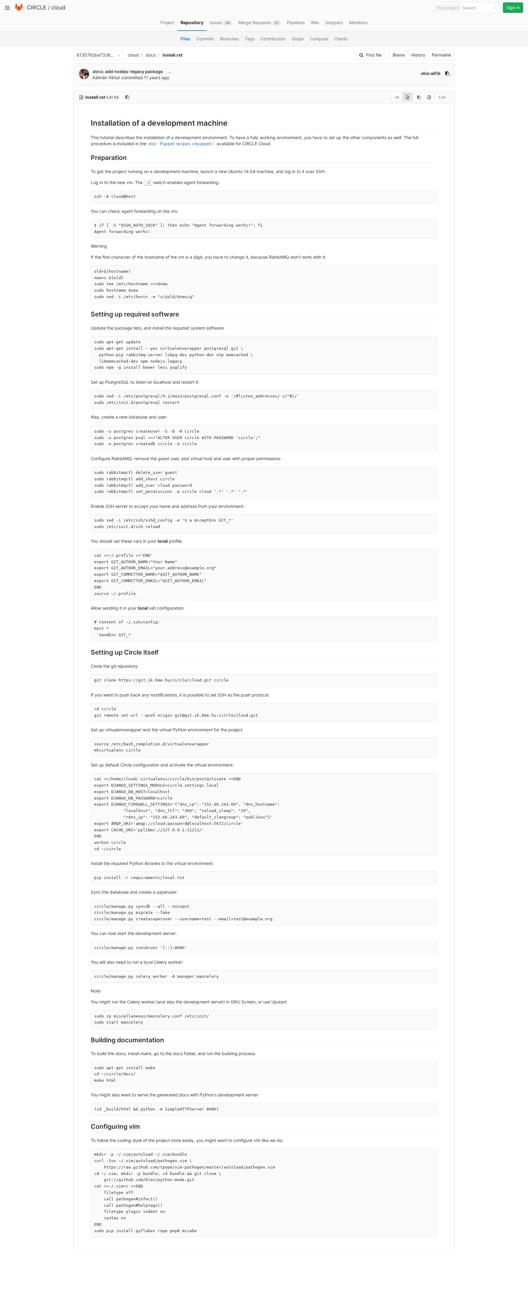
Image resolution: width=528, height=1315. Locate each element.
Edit (442, 97)
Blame (399, 54)
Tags (250, 38)
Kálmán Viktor (106, 77)
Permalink (441, 54)
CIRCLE (36, 7)
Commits (205, 38)
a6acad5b (430, 73)
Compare (319, 38)
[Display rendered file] (407, 97)
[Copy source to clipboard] (419, 97)
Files (185, 38)
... (169, 71)
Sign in (513, 7)
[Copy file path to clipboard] (127, 97)
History (418, 54)
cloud (58, 7)
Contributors (273, 38)
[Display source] (397, 97)
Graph (298, 38)
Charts (340, 38)
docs (151, 54)
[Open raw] (429, 97)
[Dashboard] (19, 10)
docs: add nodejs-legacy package (128, 71)
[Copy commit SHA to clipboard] (447, 73)
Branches (229, 38)
